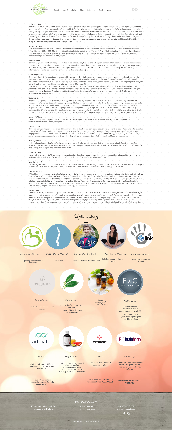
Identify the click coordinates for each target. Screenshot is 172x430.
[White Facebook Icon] (124, 414)
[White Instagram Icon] (128, 414)
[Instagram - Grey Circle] (136, 9)
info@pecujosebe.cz (126, 409)
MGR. (78, 401)
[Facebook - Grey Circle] (133, 9)
